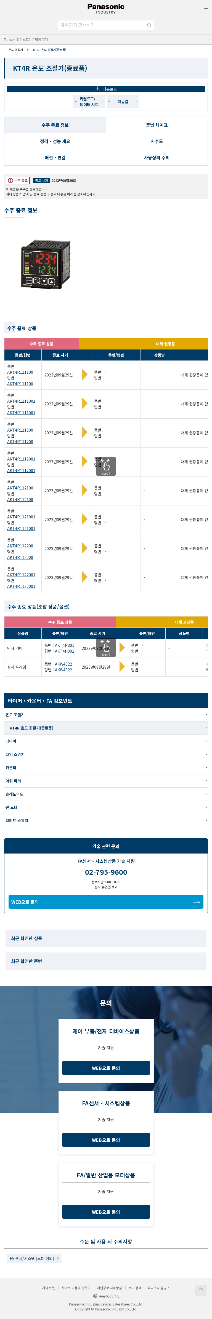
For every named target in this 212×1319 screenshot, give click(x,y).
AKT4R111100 (20, 372)
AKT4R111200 (20, 430)
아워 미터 (13, 781)
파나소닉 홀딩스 (159, 1288)
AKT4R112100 (20, 488)
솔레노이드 (14, 794)
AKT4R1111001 (21, 401)
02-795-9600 (106, 872)
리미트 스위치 (17, 820)
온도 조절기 (15, 49)
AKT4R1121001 (21, 516)
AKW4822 (63, 664)
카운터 (11, 767)
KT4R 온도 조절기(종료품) (31, 728)
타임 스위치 (15, 754)
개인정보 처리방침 (109, 1288)
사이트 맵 (48, 1288)
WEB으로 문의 (25, 901)
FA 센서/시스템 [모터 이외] (32, 1258)
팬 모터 (11, 807)
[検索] (149, 25)
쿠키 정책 (134, 1288)
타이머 (11, 741)
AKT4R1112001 (21, 459)
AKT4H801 (64, 645)
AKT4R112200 (20, 545)
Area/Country (109, 1296)
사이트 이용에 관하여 (76, 1288)
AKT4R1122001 (21, 574)
